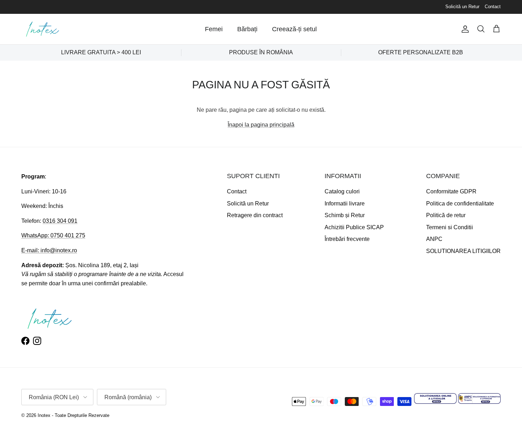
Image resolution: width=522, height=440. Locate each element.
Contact (493, 6)
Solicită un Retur (462, 6)
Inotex (44, 415)
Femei (214, 29)
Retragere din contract (255, 215)
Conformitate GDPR (451, 191)
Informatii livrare (345, 203)
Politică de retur (446, 215)
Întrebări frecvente (347, 239)
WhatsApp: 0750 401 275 (53, 235)
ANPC (434, 239)
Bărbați (247, 29)
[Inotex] (42, 29)
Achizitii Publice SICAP (354, 227)
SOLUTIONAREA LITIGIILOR (463, 251)
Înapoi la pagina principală (261, 125)
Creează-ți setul (294, 29)
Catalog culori (342, 191)
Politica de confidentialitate (460, 203)
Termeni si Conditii (449, 227)
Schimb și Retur (345, 215)
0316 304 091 (60, 221)
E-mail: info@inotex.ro (49, 250)
